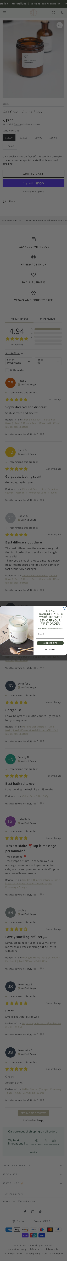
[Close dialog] (64, 608)
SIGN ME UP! (50, 643)
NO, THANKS (50, 650)
